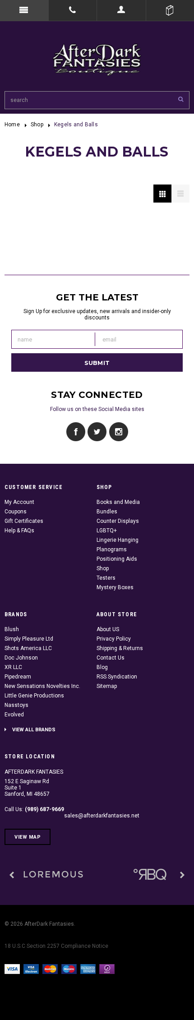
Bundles (107, 511)
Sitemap (107, 686)
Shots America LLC (28, 648)
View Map (27, 837)
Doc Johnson (21, 658)
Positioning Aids (117, 559)
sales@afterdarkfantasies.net (101, 815)
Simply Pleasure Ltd (29, 639)
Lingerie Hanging (118, 540)
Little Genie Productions (34, 695)
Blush (12, 629)
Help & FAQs (19, 530)
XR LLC (13, 667)
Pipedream (18, 677)
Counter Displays (118, 521)
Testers (106, 578)
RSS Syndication (117, 677)
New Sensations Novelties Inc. (42, 686)
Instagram (118, 432)
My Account (19, 502)
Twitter (97, 432)
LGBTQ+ (107, 530)
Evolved (14, 714)
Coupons (16, 511)
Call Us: (34, 809)
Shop (37, 124)
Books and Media (118, 502)
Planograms (112, 549)
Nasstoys (16, 705)
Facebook (76, 432)
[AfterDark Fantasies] (53, 874)
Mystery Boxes (115, 587)
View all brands (33, 730)
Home (12, 124)
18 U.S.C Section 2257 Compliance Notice (56, 946)
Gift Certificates (24, 521)
